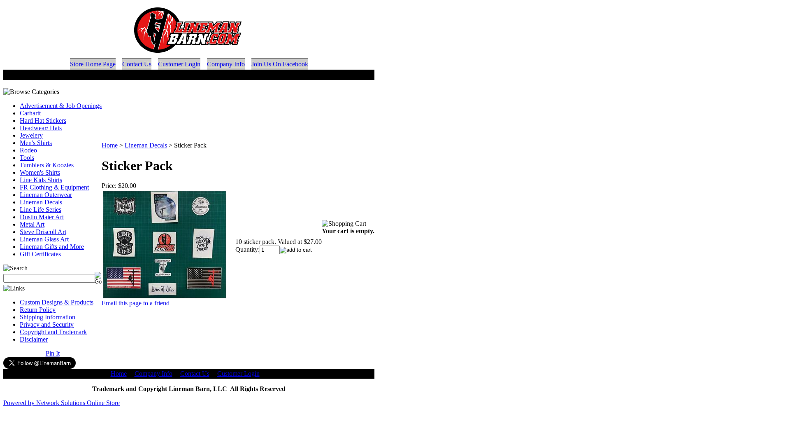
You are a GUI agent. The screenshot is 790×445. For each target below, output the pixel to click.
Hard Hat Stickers (43, 120)
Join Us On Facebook (279, 64)
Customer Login (179, 64)
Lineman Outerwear (46, 194)
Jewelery (31, 135)
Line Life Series (40, 209)
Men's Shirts (36, 142)
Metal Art (32, 224)
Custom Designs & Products (56, 302)
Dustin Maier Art (42, 216)
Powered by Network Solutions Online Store (61, 402)
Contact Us (136, 64)
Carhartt (30, 113)
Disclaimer (34, 339)
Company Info (226, 64)
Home (110, 145)
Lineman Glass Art (44, 239)
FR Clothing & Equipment (54, 187)
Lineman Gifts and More (52, 246)
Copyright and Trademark (53, 331)
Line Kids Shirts (41, 179)
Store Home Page (93, 64)
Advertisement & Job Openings (61, 105)
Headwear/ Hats (41, 127)
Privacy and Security (47, 324)
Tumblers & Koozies (47, 165)
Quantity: (247, 249)
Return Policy (38, 309)
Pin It (53, 353)
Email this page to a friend (136, 303)
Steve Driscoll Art (43, 231)
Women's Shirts (40, 172)
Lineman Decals (41, 202)
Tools (27, 157)
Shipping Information (47, 317)
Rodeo (28, 150)
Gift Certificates (40, 254)
